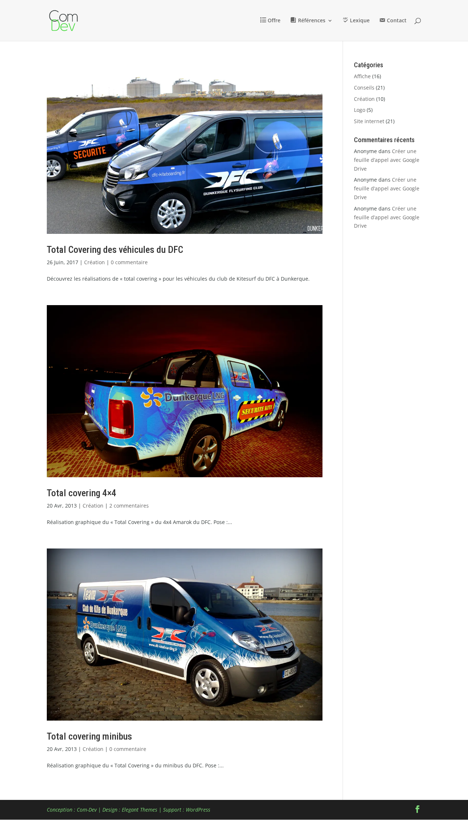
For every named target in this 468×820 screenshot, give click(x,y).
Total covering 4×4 (81, 492)
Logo (359, 109)
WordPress (198, 809)
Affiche (362, 76)
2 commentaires (129, 505)
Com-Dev (87, 809)
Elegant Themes (139, 809)
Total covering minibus (89, 736)
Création (94, 262)
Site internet (369, 121)
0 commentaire (129, 262)
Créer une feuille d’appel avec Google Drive (386, 160)
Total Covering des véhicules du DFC (115, 249)
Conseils (364, 87)
